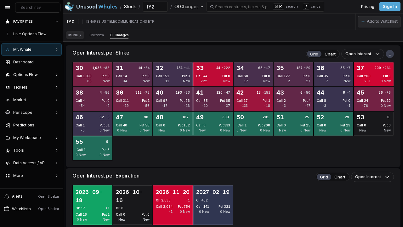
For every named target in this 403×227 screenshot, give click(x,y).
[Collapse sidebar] (8, 8)
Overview (96, 35)
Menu (73, 35)
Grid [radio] (314, 53)
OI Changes (119, 35)
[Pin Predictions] (55, 125)
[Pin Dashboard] (55, 62)
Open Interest (358, 53)
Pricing (367, 6)
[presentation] (31, 102)
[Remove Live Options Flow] (57, 34)
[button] (379, 22)
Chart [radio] (330, 53)
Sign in (390, 6)
